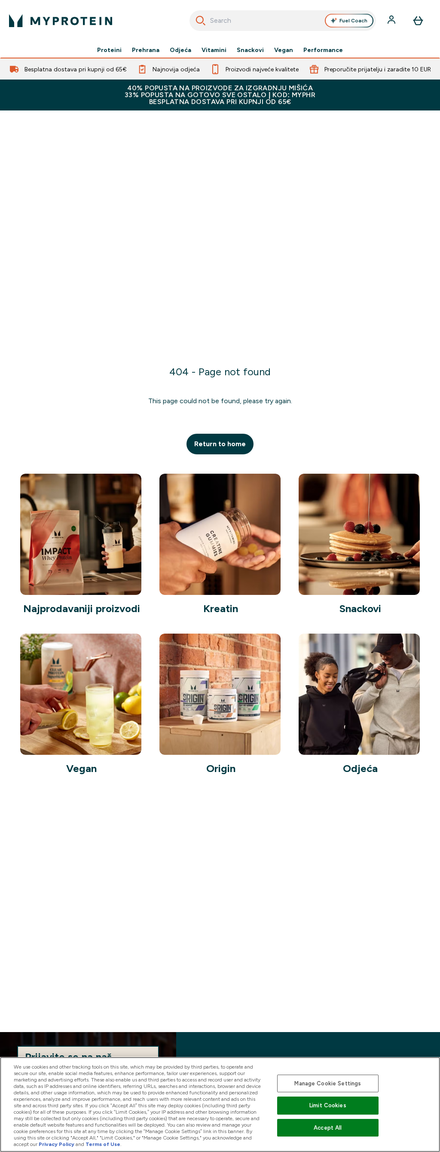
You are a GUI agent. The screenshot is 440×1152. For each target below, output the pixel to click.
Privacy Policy (56, 1144)
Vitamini (214, 50)
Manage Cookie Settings (327, 1083)
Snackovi (250, 50)
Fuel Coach (353, 21)
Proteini (109, 50)
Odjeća (180, 50)
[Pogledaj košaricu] (418, 20)
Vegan (283, 50)
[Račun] (392, 21)
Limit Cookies (327, 1105)
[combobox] (282, 20)
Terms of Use (103, 1144)
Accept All (328, 1127)
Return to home (220, 443)
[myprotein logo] (60, 20)
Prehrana (145, 50)
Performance (323, 50)
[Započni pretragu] (201, 20)
